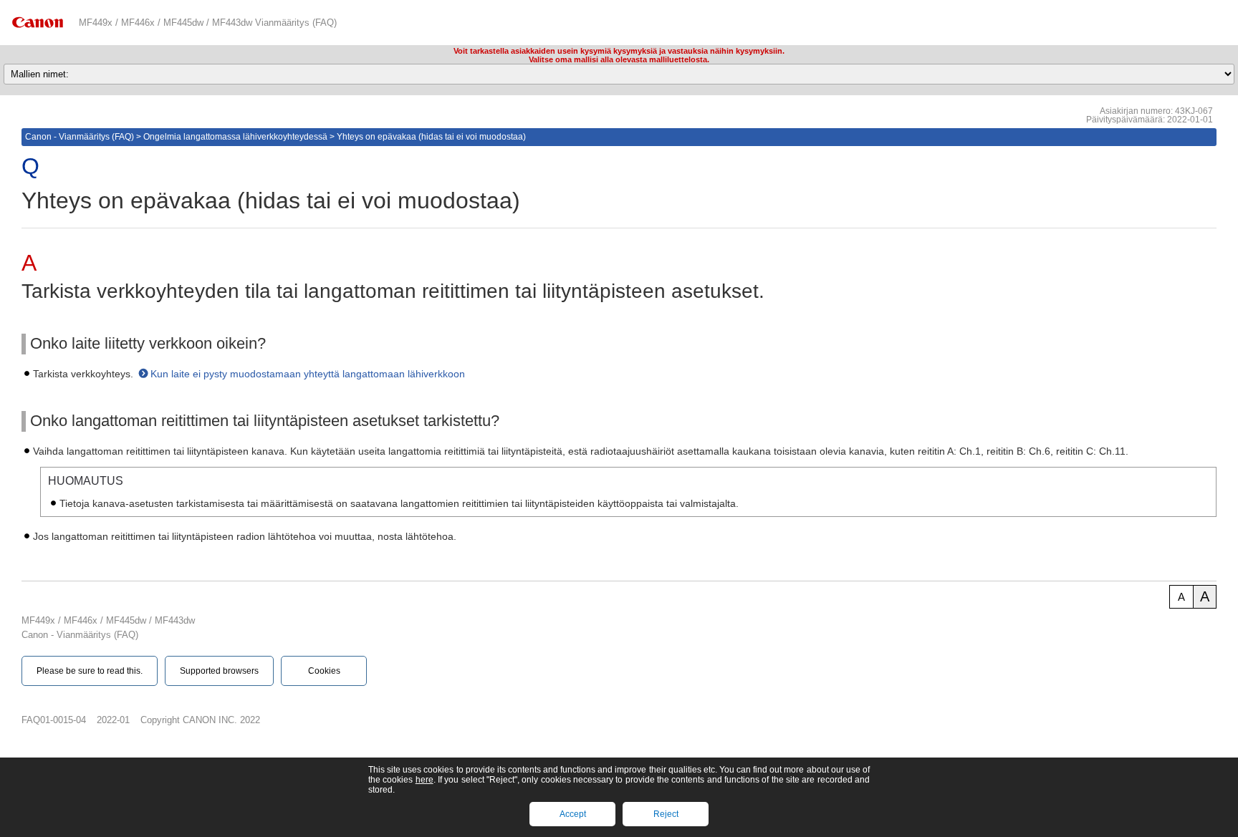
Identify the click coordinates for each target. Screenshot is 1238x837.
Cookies (324, 671)
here (424, 780)
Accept (573, 814)
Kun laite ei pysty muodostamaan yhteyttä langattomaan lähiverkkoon (307, 373)
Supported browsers (219, 671)
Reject (665, 814)
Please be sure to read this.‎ (90, 671)
